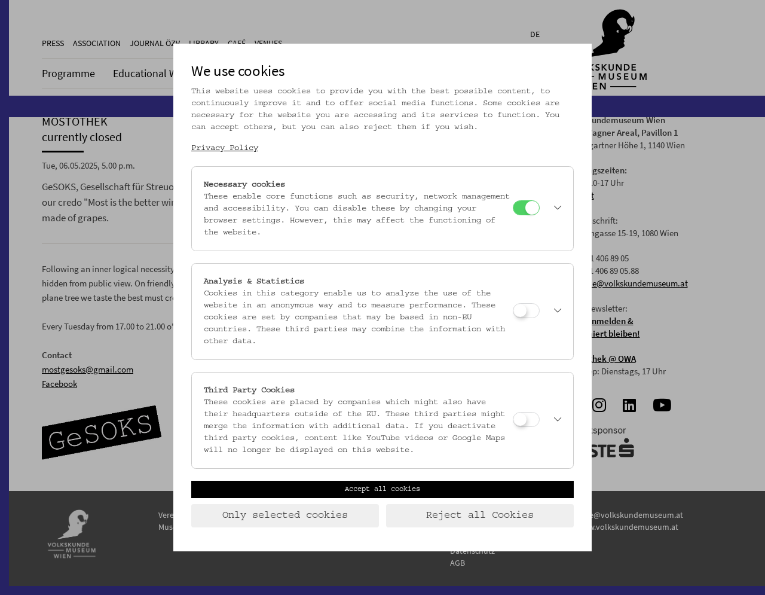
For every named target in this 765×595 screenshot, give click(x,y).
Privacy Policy (224, 148)
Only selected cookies (285, 515)
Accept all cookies (382, 489)
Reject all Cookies (480, 515)
